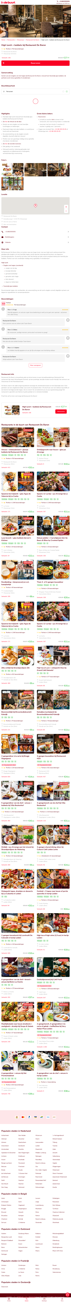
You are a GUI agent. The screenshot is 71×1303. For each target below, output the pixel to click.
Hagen (20, 1251)
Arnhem (3, 1156)
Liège (37, 1202)
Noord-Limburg (40, 1163)
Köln (37, 1240)
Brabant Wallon (6, 1205)
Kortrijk (20, 1219)
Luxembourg (39, 1205)
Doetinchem (22, 1142)
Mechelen (39, 1209)
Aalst (3, 1198)
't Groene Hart (22, 1173)
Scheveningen (40, 1187)
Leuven (38, 1198)
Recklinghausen (57, 1247)
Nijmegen (38, 1156)
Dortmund (4, 1251)
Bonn (3, 1247)
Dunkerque (21, 1265)
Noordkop (39, 1160)
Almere (3, 1142)
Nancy (37, 1269)
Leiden (38, 1146)
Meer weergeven (35, 365)
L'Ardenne (21, 1222)
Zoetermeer (56, 1184)
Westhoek (56, 1222)
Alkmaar (4, 1139)
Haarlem (21, 1180)
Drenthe (21, 1149)
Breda (3, 1170)
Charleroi (4, 1219)
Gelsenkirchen (22, 1247)
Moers (37, 1247)
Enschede (21, 1160)
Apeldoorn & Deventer (8, 1153)
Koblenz (38, 1234)
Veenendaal (56, 1160)
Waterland (56, 1170)
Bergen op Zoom (6, 1163)
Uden (54, 1149)
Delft (3, 1180)
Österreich (4, 1287)
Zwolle (55, 1187)
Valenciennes (57, 1272)
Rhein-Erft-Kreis (58, 1251)
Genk (20, 1198)
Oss (37, 1166)
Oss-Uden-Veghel (41, 1170)
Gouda (20, 1170)
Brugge (3, 1209)
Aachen (3, 1234)
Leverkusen (39, 1244)
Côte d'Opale (5, 1276)
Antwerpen (4, 1202)
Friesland (21, 1166)
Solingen (4, 1254)
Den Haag (4, 1187)
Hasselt (20, 1212)
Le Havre (21, 1272)
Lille (19, 1276)
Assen (3, 1160)
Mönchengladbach (58, 1234)
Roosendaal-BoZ (41, 1180)
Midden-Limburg (41, 1153)
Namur (38, 1216)
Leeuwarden (39, 1142)
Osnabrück (56, 1244)
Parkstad (38, 1173)
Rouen (55, 1265)
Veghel (55, 1163)
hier (6, 122)
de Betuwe (4, 1177)
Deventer (21, 1139)
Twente (55, 1146)
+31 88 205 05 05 (60, 129)
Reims (37, 1276)
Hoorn (37, 1139)
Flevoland (21, 1163)
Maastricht (39, 1149)
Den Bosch (4, 1184)
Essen (20, 1244)
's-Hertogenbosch (58, 1135)
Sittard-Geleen (57, 1139)
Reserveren (61, 411)
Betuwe (3, 1166)
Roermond (39, 1177)
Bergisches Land (6, 1237)
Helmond (21, 1187)
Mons (37, 1212)
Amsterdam (5, 1149)
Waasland (56, 1216)
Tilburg (55, 1142)
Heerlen (21, 1184)
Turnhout (55, 1209)
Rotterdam (39, 1184)
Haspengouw (22, 1209)
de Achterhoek (6, 1173)
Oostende (39, 1222)
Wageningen (57, 1166)
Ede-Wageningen (23, 1153)
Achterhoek (5, 1135)
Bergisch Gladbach (7, 1240)
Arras (3, 1269)
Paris (37, 1272)
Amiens (3, 1265)
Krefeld (38, 1237)
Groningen (21, 1177)
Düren (20, 1237)
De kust (3, 1222)
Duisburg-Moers (23, 1234)
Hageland (21, 1205)
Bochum (3, 1244)
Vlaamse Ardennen (59, 1212)
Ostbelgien (56, 1198)
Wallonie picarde (58, 1219)
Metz (37, 1265)
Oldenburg (56, 1240)
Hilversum (39, 1135)
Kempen (21, 1216)
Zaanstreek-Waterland (60, 1177)
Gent (20, 1202)
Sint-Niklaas (56, 1205)
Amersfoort (5, 1146)
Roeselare (56, 1202)
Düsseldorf (21, 1240)
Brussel (3, 1212)
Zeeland (55, 1180)
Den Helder (22, 1135)
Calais (3, 1272)
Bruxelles (4, 1216)
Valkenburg (56, 1156)
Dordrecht (21, 1146)
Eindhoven (21, 1156)
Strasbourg (56, 1269)
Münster (55, 1237)
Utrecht (55, 1153)
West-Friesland (57, 1173)
